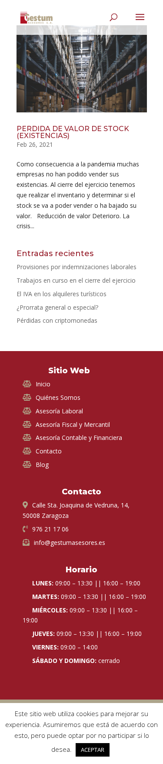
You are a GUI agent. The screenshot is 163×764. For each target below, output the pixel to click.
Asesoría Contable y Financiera (79, 437)
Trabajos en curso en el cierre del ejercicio (76, 280)
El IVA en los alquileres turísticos (61, 294)
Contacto (49, 451)
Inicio (43, 384)
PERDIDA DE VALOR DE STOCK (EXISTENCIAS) (73, 132)
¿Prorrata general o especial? (57, 307)
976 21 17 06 (50, 529)
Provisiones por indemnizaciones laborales (76, 267)
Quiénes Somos (58, 397)
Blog (42, 464)
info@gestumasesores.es (69, 542)
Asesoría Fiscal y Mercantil (73, 424)
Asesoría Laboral (59, 411)
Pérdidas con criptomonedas (57, 320)
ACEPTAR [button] (92, 750)
